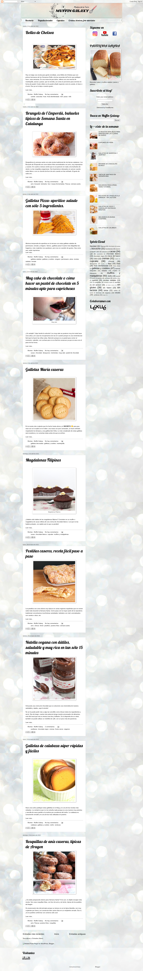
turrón (91, 293)
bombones (109, 249)
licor (49, 184)
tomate (34, 261)
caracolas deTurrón (65, 77)
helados (104, 270)
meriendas (54, 353)
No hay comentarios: (52, 94)
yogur (104, 295)
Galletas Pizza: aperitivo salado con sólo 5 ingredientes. (52, 203)
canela (33, 96)
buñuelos (44, 184)
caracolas (39, 96)
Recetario (29, 20)
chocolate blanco (41, 534)
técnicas (99, 293)
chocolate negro (43, 729)
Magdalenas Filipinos (43, 460)
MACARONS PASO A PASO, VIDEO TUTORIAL (108, 186)
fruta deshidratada (53, 96)
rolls (69, 96)
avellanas (34, 729)
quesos (95, 280)
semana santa (76, 184)
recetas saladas (109, 280)
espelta (103, 263)
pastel (118, 276)
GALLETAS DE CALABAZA (107, 228)
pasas (66, 96)
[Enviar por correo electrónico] (26, 100)
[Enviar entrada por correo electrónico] (62, 94)
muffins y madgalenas (61, 534)
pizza (71, 259)
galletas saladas (36, 259)
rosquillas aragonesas (42, 169)
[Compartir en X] (30, 100)
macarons (93, 273)
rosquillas (53, 923)
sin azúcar (96, 285)
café (91, 254)
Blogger (97, 967)
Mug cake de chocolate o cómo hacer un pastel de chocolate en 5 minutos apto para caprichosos (52, 283)
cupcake (50, 534)
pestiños (47, 625)
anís (32, 184)
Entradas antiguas (77, 934)
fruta (44, 96)
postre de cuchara (104, 278)
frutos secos (59, 729)
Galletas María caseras (44, 369)
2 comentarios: (50, 726)
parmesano (65, 259)
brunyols (37, 184)
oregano (57, 259)
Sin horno (112, 246)
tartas (106, 290)
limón (42, 625)
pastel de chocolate (72, 353)
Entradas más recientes (33, 934)
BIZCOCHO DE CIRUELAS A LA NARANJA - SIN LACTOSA (109, 196)
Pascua (67, 184)
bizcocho (96, 248)
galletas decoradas (37, 443)
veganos (67, 729)
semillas (117, 282)
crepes (116, 258)
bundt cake (95, 252)
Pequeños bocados (45, 20)
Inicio (56, 934)
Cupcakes (60, 20)
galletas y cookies (48, 259)
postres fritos (55, 625)
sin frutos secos (110, 285)
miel (61, 96)
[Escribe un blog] (28, 100)
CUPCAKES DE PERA (106, 142)
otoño (52, 825)
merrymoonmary (74, 967)
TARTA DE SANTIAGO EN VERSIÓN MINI (107, 175)
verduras (58, 825)
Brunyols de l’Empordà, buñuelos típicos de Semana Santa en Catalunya (52, 118)
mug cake (62, 353)
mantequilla (60, 443)
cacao (33, 353)
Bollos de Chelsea (40, 32)
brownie (118, 249)
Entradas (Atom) (37, 938)
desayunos (46, 353)
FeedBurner (109, 107)
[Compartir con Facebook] (32, 100)
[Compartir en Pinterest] (34, 100)
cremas (51, 729)
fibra (109, 264)
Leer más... (29, 90)
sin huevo (107, 288)
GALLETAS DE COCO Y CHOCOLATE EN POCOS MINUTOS (107, 208)
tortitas (116, 290)
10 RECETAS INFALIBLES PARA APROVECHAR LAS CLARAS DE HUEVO (109, 133)
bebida (118, 246)
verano (117, 293)
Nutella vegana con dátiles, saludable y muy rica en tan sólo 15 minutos (54, 647)
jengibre (115, 270)
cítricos (36, 625)
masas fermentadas (57, 184)
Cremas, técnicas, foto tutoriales (82, 20)
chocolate (39, 353)
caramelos (100, 254)
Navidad (93, 246)
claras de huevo (113, 256)
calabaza (34, 825)
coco (95, 259)
